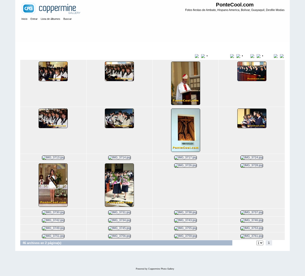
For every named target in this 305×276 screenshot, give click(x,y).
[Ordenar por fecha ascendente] (253, 55)
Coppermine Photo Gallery (161, 269)
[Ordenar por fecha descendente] (259, 55)
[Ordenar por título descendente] (203, 55)
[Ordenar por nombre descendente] (238, 55)
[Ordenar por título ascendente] (197, 55)
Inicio (28, 46)
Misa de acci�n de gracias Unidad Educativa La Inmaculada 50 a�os (108, 46)
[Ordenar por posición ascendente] (276, 55)
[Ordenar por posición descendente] (282, 55)
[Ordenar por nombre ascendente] (233, 55)
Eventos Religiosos (47, 46)
